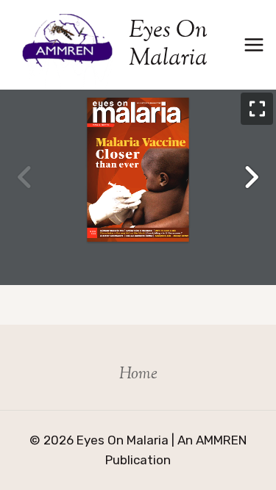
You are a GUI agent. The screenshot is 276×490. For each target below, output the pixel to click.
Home (138, 374)
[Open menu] (254, 44)
